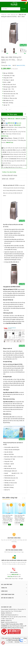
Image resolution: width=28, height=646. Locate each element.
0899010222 (9, 613)
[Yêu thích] (25, 114)
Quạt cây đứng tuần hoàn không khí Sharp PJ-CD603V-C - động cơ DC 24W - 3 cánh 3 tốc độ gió (20, 518)
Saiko (9, 65)
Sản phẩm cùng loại (9, 497)
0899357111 (9, 620)
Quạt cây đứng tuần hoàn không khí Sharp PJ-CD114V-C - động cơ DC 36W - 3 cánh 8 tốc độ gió (8, 518)
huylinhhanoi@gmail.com (11, 622)
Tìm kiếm (23, 8)
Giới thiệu (17, 642)
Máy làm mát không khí (8, 364)
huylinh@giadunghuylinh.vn (11, 614)
